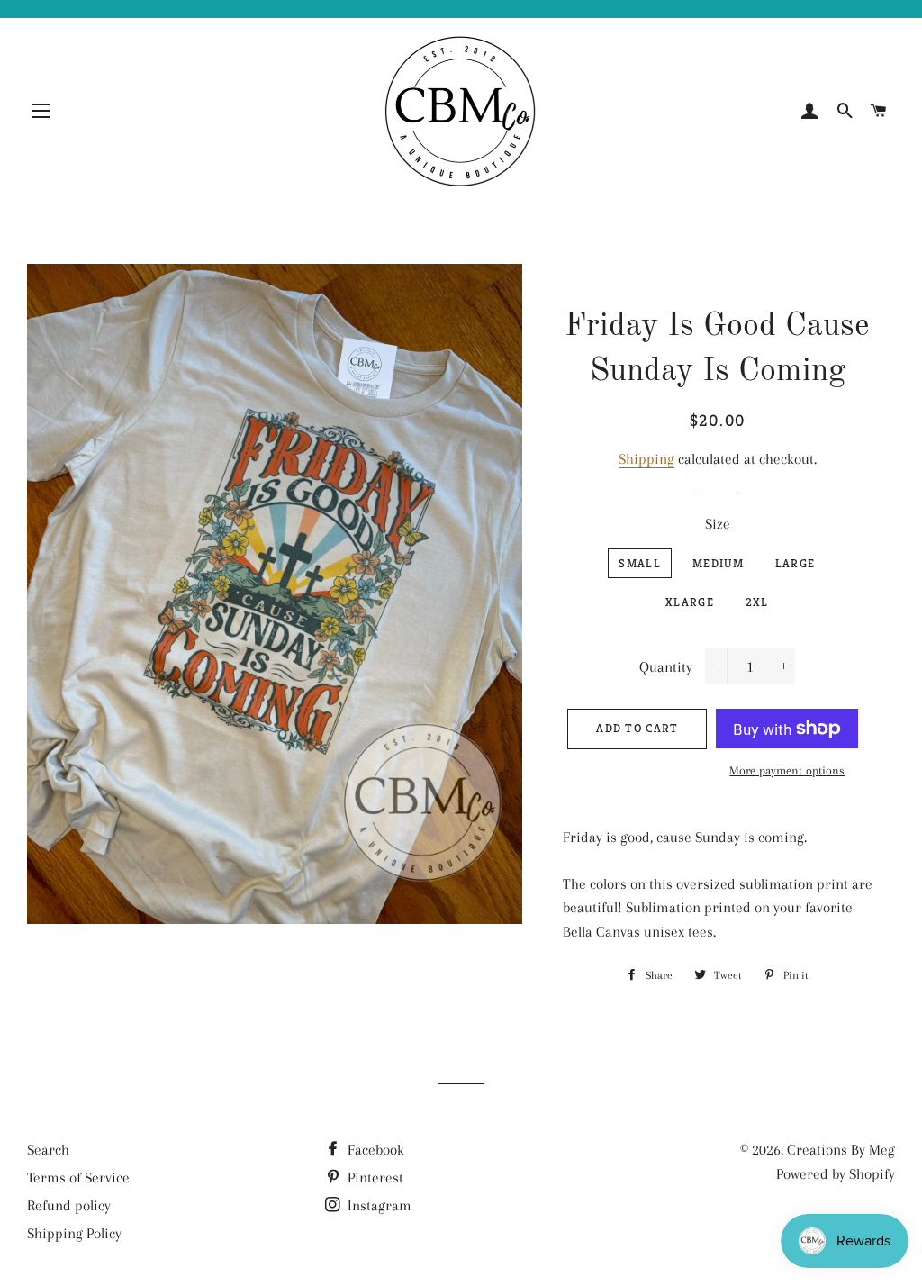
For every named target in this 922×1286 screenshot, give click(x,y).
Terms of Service (78, 1177)
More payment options (787, 770)
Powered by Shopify (835, 1173)
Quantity (665, 666)
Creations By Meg (841, 1149)
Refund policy (69, 1205)
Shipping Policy (74, 1233)
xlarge (689, 602)
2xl (757, 602)
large (795, 563)
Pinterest (373, 1177)
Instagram (377, 1205)
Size (717, 523)
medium (718, 563)
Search (48, 1149)
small (640, 563)
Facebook (374, 1149)
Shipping (646, 458)
